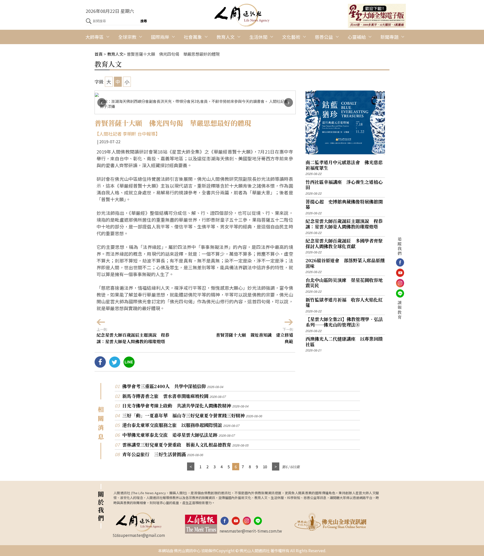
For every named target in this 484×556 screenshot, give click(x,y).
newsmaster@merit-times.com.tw (251, 531)
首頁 (99, 54)
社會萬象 (193, 37)
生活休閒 (258, 37)
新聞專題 (389, 37)
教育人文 (226, 37)
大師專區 (94, 37)
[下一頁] (275, 466)
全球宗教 (127, 37)
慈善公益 (324, 37)
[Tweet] (114, 365)
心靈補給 (357, 37)
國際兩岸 (160, 37)
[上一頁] (191, 466)
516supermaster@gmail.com (139, 535)
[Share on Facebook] (100, 365)
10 (265, 466)
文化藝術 (291, 37)
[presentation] (101, 102)
